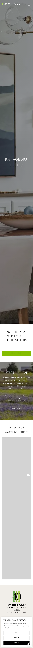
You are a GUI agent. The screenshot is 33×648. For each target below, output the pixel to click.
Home (17, 346)
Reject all (16, 633)
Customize (16, 637)
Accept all (16, 642)
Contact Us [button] (16, 408)
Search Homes (16, 353)
